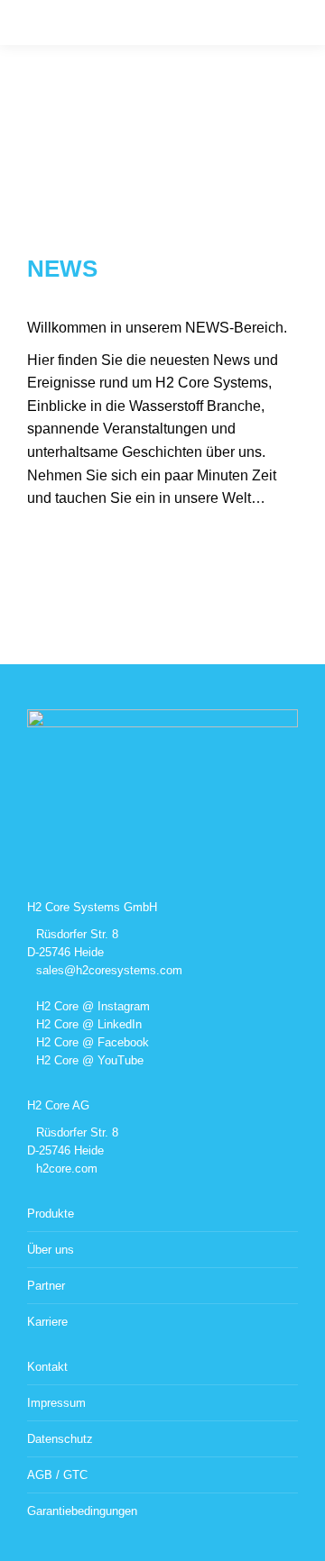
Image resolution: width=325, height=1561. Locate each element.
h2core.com (67, 1168)
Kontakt (47, 1367)
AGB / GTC (57, 1475)
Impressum (56, 1403)
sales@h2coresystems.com (109, 970)
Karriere (47, 1321)
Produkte (50, 1213)
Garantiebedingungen (82, 1511)
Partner (46, 1285)
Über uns (50, 1249)
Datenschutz (60, 1439)
